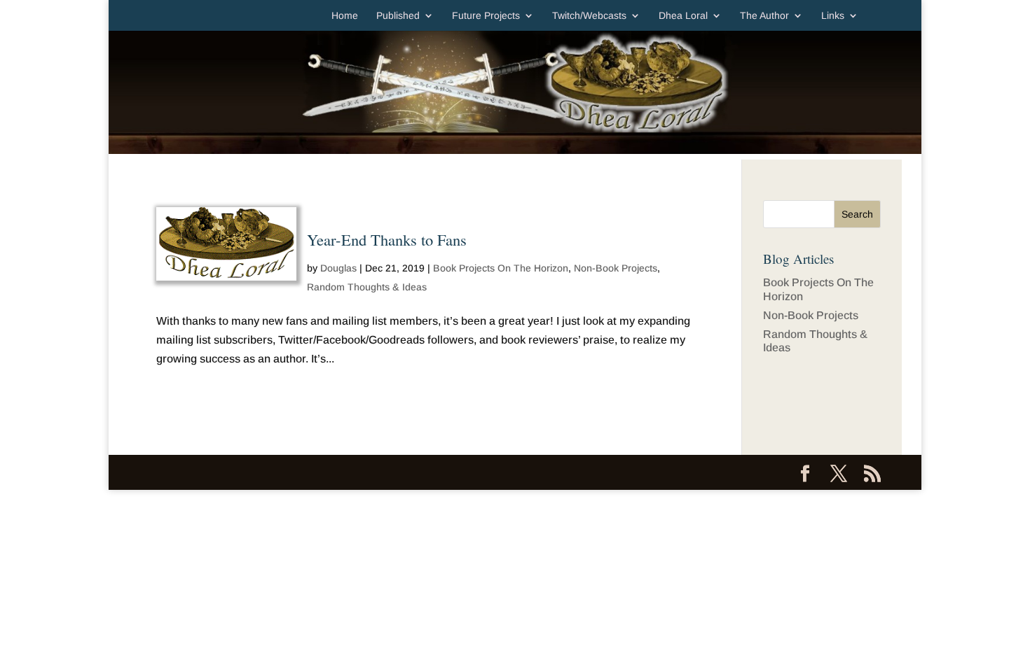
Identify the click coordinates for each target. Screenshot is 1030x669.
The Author (764, 15)
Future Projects (486, 15)
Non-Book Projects (615, 268)
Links (832, 15)
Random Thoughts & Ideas (367, 287)
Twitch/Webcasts (589, 15)
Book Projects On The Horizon (500, 268)
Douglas (338, 268)
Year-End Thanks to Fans (387, 239)
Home (344, 15)
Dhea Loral (683, 15)
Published (398, 15)
